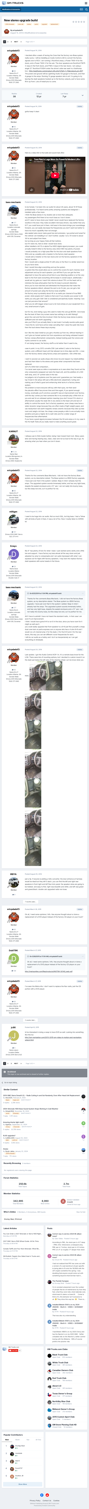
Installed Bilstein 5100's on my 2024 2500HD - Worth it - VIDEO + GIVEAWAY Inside (67, 1307)
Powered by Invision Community (44, 1505)
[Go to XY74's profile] (49, 1306)
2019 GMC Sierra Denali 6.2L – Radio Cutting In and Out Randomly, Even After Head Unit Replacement (41, 1095)
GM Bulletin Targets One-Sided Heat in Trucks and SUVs (21, 1256)
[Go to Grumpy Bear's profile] (49, 1282)
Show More (23, 1484)
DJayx (13, 546)
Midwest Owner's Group (63, 1409)
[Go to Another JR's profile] (12, 1477)
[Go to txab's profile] (83, 1110)
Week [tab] (7, 1440)
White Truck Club (60, 1362)
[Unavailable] (38, 676)
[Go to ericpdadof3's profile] (6, 31)
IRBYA (13, 874)
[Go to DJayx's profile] (14, 554)
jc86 (13, 1027)
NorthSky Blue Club (61, 1401)
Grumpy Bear (59, 1283)
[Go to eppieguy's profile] (83, 1096)
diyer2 (17, 1461)
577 (14, 223)
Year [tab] (27, 1440)
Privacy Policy (35, 1501)
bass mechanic (13, 202)
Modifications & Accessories (35, 33)
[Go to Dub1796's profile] (14, 958)
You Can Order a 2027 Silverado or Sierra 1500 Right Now (22, 1234)
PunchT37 (18, 1468)
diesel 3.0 (56, 1386)
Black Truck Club (60, 1355)
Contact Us (47, 1501)
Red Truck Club (59, 1378)
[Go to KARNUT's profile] (14, 439)
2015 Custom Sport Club (63, 1417)
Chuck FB (58, 1260)
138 (14, 971)
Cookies (56, 1501)
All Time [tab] (38, 1440)
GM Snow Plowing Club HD (64, 1424)
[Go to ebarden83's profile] (83, 1137)
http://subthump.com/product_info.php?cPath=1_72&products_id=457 (56, 71)
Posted (71, 1238)
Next (16, 42)
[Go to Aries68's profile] (63, 1201)
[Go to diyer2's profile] (12, 1462)
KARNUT (13, 431)
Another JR (19, 1476)
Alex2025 (8, 1098)
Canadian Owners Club (62, 1370)
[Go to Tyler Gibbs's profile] (49, 1235)
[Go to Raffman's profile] (83, 1123)
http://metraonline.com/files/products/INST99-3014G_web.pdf (48, 971)
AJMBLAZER (9, 1138)
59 (14, 566)
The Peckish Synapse (60, 1281)
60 (14, 71)
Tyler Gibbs (59, 1238)
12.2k (15, 452)
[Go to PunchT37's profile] (12, 1469)
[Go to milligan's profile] (14, 520)
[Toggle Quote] (28, 593)
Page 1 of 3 (30, 42)
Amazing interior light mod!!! (13, 1122)
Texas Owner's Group (62, 1393)
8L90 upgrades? (9, 1136)
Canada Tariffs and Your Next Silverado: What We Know (21, 1249)
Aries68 (70, 1202)
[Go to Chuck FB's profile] (49, 1256)
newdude (18, 1453)
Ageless (8, 1124)
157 (14, 532)
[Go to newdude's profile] (12, 1454)
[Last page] (21, 41)
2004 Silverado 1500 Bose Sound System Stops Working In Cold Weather (30, 1109)
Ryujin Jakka (9, 1151)
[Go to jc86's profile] (14, 1035)
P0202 (5, 1149)
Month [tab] (17, 1440)
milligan (13, 511)
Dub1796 (13, 950)
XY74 (56, 1312)
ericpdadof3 (18, 30)
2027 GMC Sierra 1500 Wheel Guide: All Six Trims (21, 1241)
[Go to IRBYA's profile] (14, 882)
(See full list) (80, 1212)
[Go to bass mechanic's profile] (14, 210)
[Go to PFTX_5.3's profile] (83, 1150)
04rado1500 (9, 1111)
